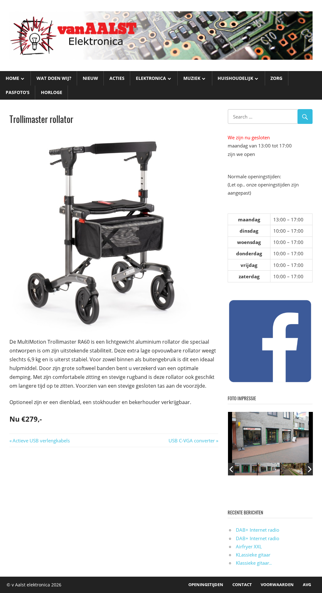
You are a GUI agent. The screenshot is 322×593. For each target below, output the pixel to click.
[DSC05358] (291, 469)
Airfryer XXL (249, 546)
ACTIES (117, 78)
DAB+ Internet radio (257, 530)
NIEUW (90, 78)
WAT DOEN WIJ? (53, 78)
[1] (269, 469)
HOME (12, 78)
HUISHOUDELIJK (235, 78)
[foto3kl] (246, 469)
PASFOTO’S (18, 92)
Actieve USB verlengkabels (41, 440)
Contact (242, 584)
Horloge (51, 92)
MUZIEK (191, 78)
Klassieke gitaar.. (254, 563)
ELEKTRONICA (151, 78)
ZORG (276, 78)
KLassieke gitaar (253, 554)
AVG (307, 584)
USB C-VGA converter (192, 440)
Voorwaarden (277, 584)
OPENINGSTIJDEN (205, 584)
